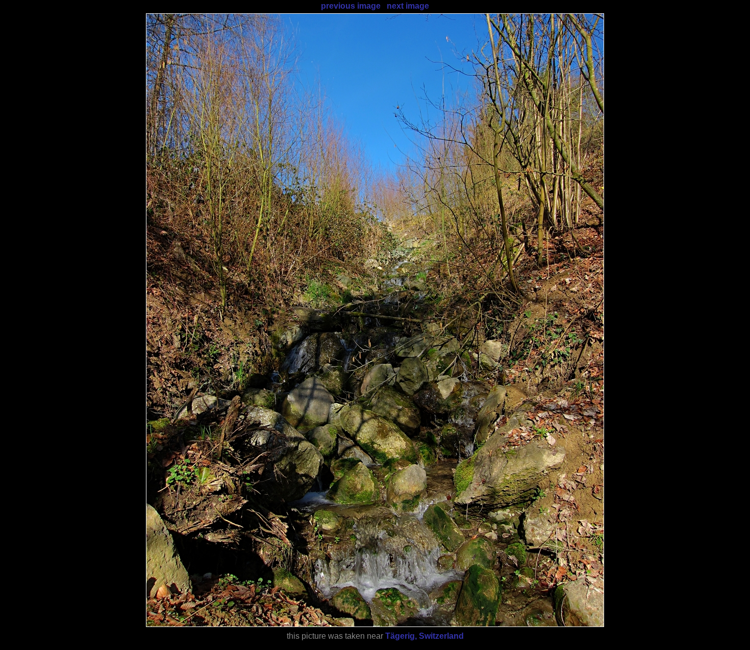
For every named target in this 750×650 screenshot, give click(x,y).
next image (408, 6)
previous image (351, 6)
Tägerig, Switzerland (424, 636)
